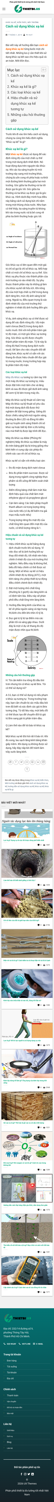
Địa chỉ (10, 1378)
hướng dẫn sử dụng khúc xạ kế (21, 786)
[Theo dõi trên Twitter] (29, 1474)
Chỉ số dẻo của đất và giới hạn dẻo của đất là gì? (21, 920)
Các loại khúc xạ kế (25, 92)
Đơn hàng (11, 1360)
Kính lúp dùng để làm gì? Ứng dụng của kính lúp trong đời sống (25, 1082)
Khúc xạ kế (11, 22)
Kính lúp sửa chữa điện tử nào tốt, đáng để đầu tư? (22, 1001)
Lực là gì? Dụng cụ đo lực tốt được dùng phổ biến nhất (23, 840)
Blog (9, 1442)
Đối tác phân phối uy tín (27, 1467)
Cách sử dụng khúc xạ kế (28, 78)
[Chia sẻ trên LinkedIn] (43, 762)
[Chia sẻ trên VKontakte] (37, 762)
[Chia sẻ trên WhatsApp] (10, 762)
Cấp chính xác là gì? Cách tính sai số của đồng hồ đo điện (24, 1287)
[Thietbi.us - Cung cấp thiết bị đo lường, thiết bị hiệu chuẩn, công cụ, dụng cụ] (27, 9)
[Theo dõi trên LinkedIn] (32, 1474)
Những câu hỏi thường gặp (28, 117)
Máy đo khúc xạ (14, 377)
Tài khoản (12, 1372)
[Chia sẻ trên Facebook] (15, 762)
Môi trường (33, 22)
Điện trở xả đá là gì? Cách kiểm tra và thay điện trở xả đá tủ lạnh (26, 960)
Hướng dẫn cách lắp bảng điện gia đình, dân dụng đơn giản (25, 1205)
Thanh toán (12, 1395)
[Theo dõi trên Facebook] (21, 1474)
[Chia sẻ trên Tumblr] (27, 769)
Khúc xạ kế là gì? (23, 87)
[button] (4, 9)
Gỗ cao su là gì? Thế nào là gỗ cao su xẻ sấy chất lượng (23, 1123)
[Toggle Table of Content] (42, 69)
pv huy (29, 35)
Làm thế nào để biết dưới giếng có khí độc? (19, 880)
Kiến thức (22, 22)
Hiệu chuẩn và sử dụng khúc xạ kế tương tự (24, 103)
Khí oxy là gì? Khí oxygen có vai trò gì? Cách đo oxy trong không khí (24, 1164)
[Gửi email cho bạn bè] (26, 762)
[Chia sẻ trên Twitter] (21, 762)
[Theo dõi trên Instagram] (25, 1474)
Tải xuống (12, 1366)
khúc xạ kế (39, 786)
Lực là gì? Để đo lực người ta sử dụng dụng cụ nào (22, 1041)
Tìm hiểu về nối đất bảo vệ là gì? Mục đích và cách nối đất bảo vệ (26, 1246)
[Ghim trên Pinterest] (32, 762)
